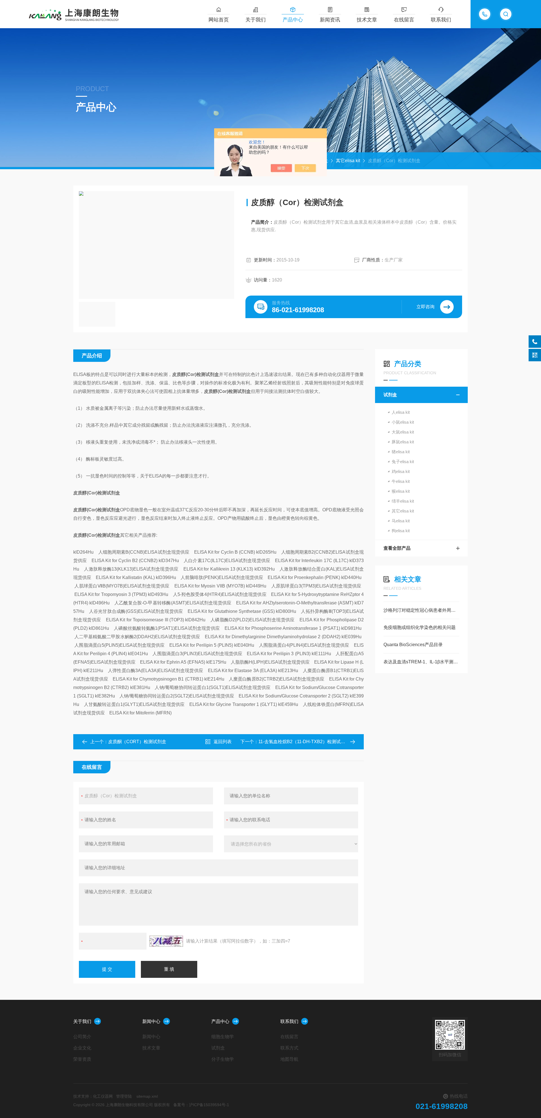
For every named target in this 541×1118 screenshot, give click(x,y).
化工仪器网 (103, 1096)
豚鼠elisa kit (403, 441)
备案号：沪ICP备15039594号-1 (201, 1104)
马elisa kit (401, 520)
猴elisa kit (401, 491)
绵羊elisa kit (403, 501)
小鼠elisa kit (403, 422)
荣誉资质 (82, 1059)
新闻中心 (151, 1021)
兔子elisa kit (403, 461)
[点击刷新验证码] (166, 941)
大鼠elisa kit (403, 432)
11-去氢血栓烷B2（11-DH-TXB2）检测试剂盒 (304, 741)
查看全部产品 (397, 548)
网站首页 (219, 20)
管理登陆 (124, 1096)
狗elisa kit (401, 530)
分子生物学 (222, 1059)
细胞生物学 (222, 1036)
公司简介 (82, 1036)
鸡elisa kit (401, 471)
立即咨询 (425, 306)
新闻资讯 (330, 20)
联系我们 (441, 20)
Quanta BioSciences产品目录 (413, 644)
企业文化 (82, 1048)
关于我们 (255, 20)
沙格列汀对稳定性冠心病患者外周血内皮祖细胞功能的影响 (421, 610)
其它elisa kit (348, 160)
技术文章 (367, 20)
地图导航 (289, 1059)
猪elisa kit (401, 451)
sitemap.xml (147, 1096)
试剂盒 (390, 394)
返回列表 (223, 741)
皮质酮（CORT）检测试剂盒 (137, 741)
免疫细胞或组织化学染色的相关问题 (419, 627)
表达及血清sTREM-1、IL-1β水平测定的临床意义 (421, 661)
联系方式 (289, 1048)
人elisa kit (401, 412)
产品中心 (293, 20)
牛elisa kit (401, 481)
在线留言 (404, 20)
